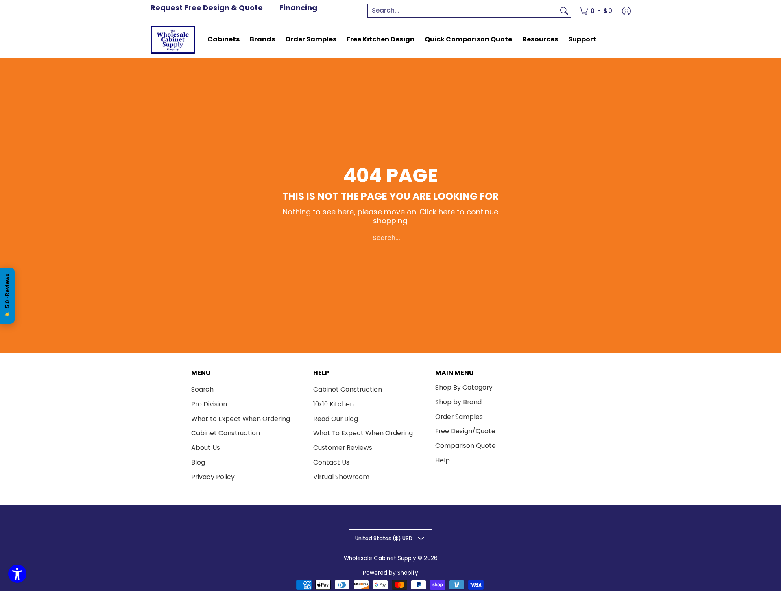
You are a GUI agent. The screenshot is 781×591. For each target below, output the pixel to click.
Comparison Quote (465, 445)
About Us (205, 447)
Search (202, 389)
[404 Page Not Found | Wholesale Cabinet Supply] (173, 40)
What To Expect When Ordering (363, 433)
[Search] (564, 10)
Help (442, 460)
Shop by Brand (458, 402)
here (446, 212)
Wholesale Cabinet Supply (380, 558)
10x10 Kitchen (333, 404)
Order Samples (459, 416)
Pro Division (209, 404)
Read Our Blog (335, 418)
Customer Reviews (342, 447)
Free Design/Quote (465, 431)
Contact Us (331, 462)
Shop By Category (464, 387)
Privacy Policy (213, 477)
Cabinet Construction (225, 433)
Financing (298, 7)
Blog (198, 462)
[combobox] (463, 10)
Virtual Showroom (341, 477)
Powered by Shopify (390, 573)
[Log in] (626, 11)
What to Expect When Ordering (240, 418)
